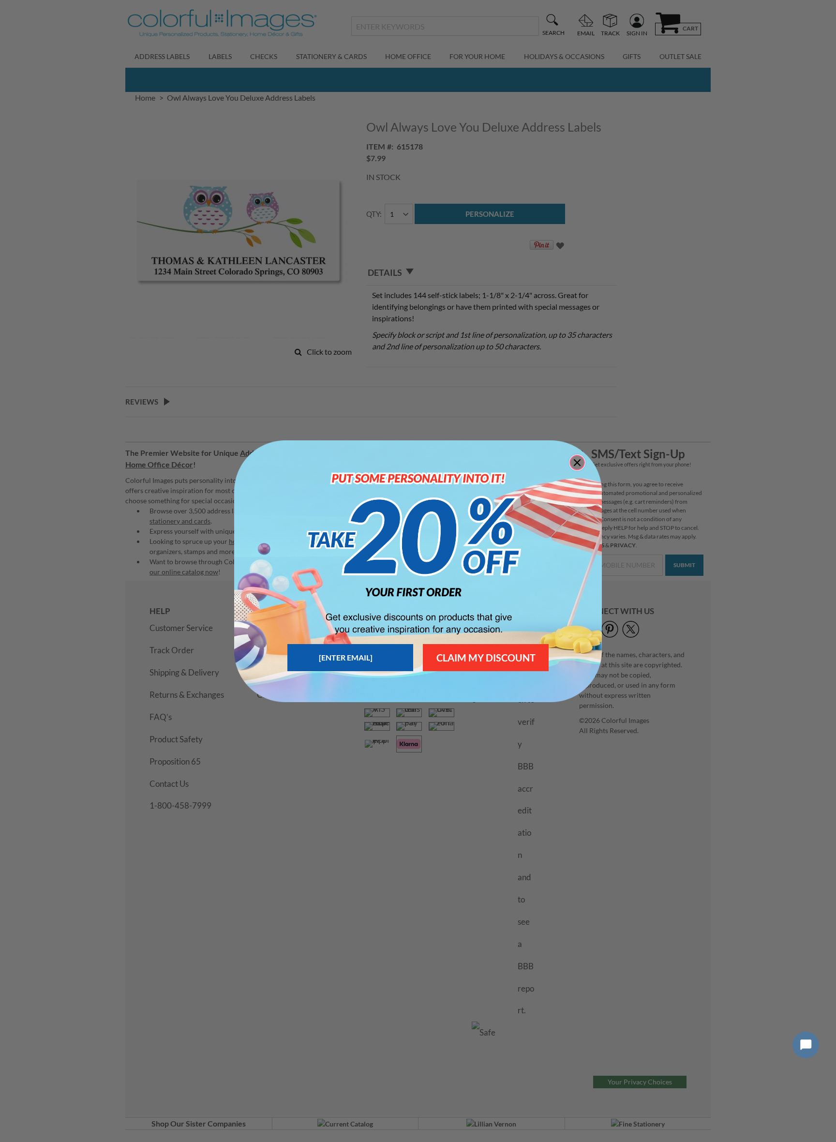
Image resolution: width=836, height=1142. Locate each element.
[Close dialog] (577, 462)
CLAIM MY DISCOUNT (486, 657)
